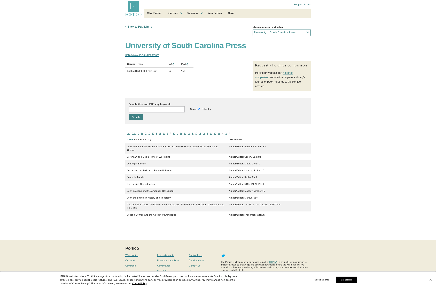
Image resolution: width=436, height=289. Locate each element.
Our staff (162, 271)
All (128, 133)
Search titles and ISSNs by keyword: (150, 104)
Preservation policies (168, 260)
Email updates (196, 260)
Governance (163, 265)
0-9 (134, 133)
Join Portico (215, 13)
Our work (173, 13)
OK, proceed (346, 280)
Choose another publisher (268, 27)
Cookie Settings (322, 280)
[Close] (430, 280)
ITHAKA (273, 262)
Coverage (192, 13)
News (231, 13)
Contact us (194, 265)
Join (127, 271)
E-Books (206, 109)
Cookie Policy (139, 283)
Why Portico (154, 13)
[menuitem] (154, 13)
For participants (302, 4)
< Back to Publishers (138, 26)
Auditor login (195, 255)
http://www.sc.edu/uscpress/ (142, 55)
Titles (130, 139)
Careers (193, 271)
